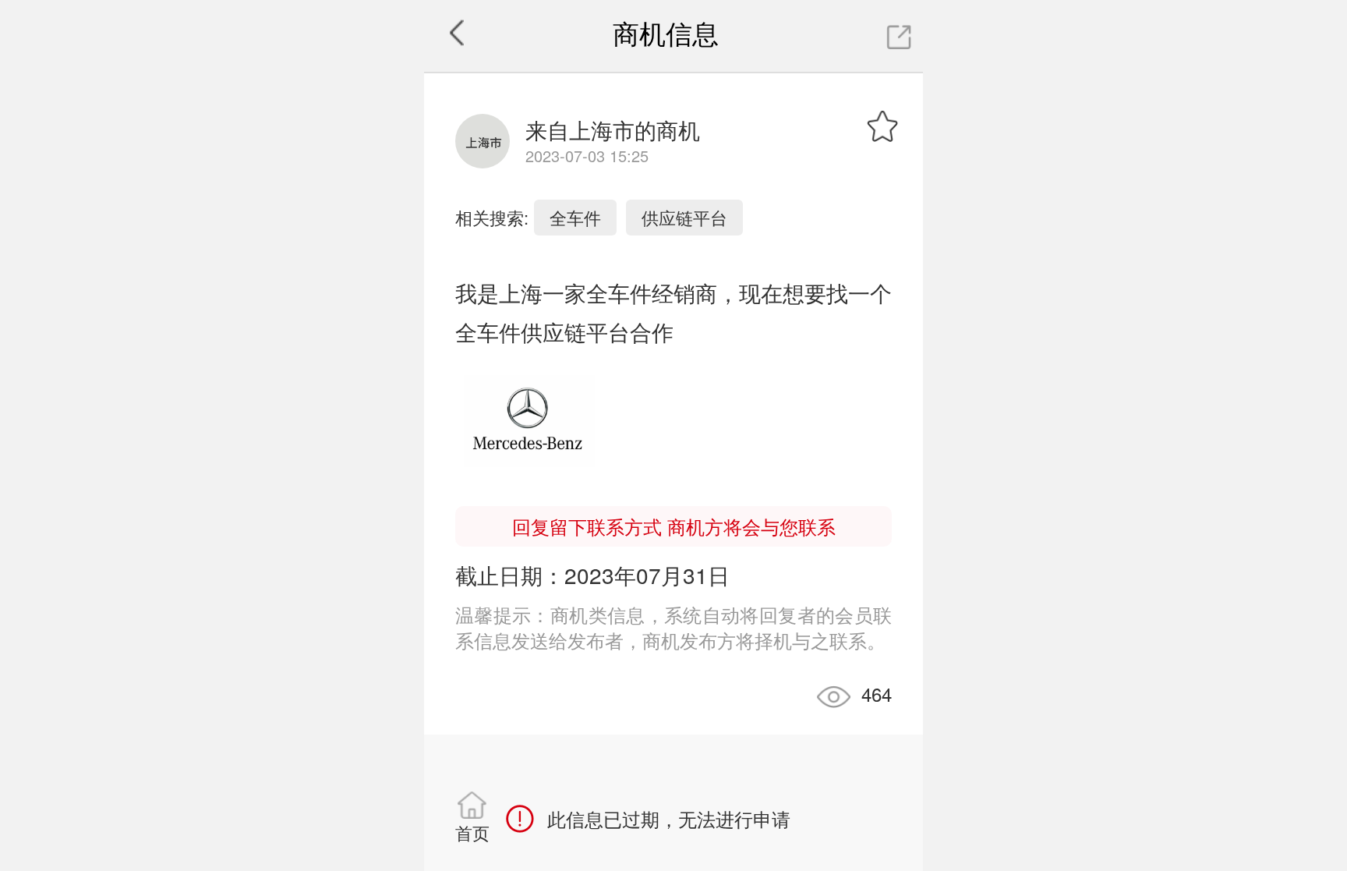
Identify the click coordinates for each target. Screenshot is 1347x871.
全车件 (575, 217)
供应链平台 (684, 217)
